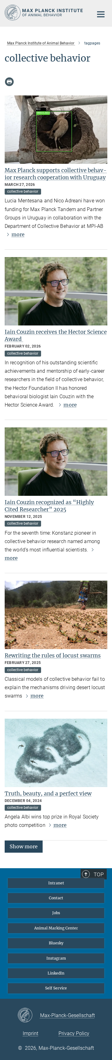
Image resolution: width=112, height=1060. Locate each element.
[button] (24, 846)
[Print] (9, 81)
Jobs (56, 912)
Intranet (56, 883)
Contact (56, 898)
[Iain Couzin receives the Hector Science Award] (56, 291)
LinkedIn (56, 973)
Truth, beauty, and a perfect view (48, 793)
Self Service (56, 988)
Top (99, 874)
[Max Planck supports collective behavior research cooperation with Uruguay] (56, 129)
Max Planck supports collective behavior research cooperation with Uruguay (56, 174)
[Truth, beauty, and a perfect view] (56, 753)
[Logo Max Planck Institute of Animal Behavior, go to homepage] (44, 13)
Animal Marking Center (56, 928)
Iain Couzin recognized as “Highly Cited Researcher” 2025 (49, 506)
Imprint (30, 1033)
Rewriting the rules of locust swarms (53, 655)
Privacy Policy (73, 1033)
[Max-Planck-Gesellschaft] (28, 1015)
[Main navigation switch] (101, 14)
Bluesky (56, 943)
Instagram (56, 958)
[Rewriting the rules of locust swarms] (56, 615)
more (18, 234)
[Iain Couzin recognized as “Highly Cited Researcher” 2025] (56, 461)
